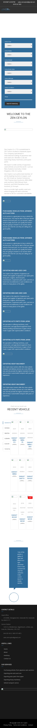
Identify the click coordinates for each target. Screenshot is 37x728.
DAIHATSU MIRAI (14, 473)
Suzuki (7, 444)
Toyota (7, 449)
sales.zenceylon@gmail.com (26, 2)
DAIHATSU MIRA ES (22, 440)
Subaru (7, 438)
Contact (30, 725)
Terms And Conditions (20, 725)
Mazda (7, 433)
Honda (7, 428)
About (5, 652)
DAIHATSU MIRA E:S (14, 440)
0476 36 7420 (17, 4)
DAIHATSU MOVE (22, 520)
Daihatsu (7, 423)
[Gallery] (14, 422)
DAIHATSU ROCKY (30, 477)
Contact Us (7, 658)
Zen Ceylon (23, 723)
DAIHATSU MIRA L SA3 (30, 444)
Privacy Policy (8, 725)
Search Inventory (12, 103)
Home (5, 649)
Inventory (6, 655)
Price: (6, 97)
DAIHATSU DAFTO (22, 477)
